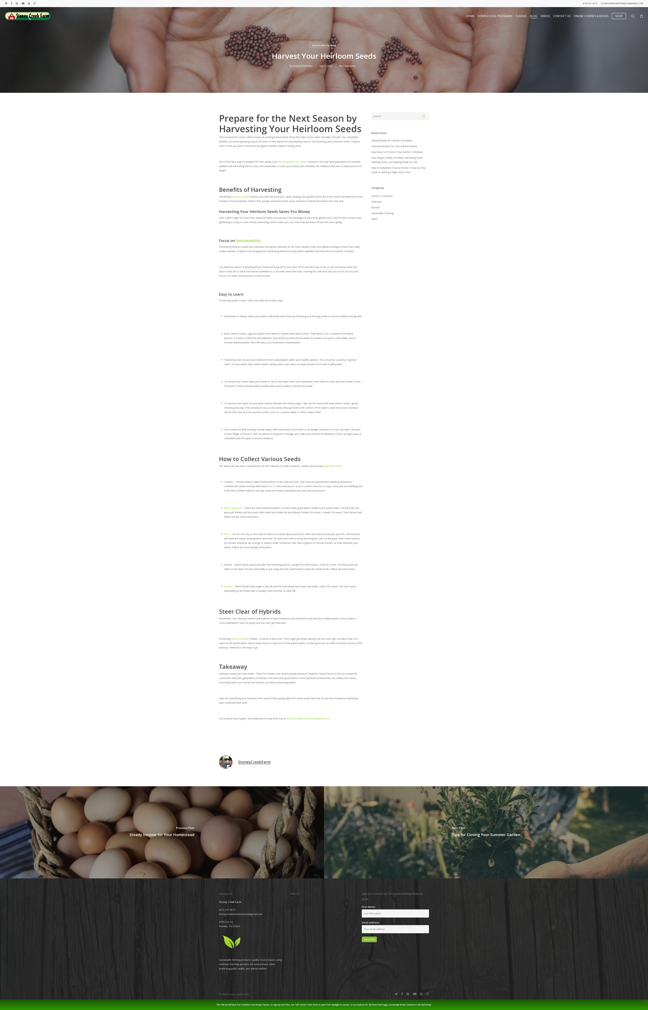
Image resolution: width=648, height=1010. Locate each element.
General (375, 207)
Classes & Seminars (382, 196)
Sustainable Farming (324, 45)
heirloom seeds (239, 196)
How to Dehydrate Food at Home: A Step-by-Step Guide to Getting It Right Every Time (398, 170)
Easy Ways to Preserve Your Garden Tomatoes (397, 152)
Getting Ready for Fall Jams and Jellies (391, 140)
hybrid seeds (238, 638)
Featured (376, 201)
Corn (226, 534)
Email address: (371, 922)
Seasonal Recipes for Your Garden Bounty (394, 146)
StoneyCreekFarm (303, 65)
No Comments (347, 65)
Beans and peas (233, 508)
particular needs (332, 466)
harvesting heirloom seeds (291, 161)
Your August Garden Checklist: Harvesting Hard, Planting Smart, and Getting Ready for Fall (397, 160)
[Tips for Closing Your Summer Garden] (486, 832)
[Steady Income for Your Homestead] (162, 832)
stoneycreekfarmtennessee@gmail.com (308, 718)
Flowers (228, 586)
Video (374, 219)
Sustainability (248, 240)
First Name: (369, 906)
